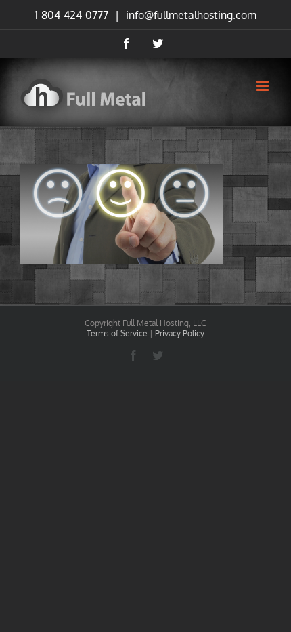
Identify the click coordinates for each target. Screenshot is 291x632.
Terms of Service (117, 333)
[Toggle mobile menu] (263, 86)
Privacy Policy (179, 333)
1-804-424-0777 (71, 15)
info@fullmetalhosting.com (189, 15)
